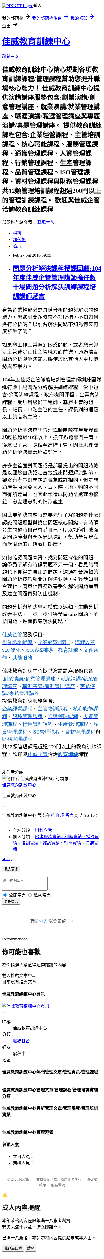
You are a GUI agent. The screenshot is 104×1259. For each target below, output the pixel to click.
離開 (30, 1248)
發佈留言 (11, 902)
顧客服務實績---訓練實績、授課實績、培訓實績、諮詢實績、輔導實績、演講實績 (56, 843)
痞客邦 (57, 815)
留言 (69, 815)
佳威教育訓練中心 (36, 41)
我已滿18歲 (13, 1248)
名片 (17, 246)
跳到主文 (10, 56)
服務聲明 (58, 1185)
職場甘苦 (45, 222)
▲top (7, 858)
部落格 (19, 239)
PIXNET (25, 1179)
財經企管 (43, 830)
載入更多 (11, 869)
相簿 (17, 233)
